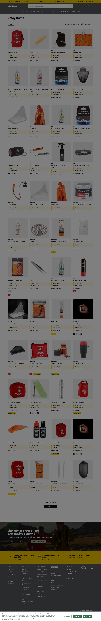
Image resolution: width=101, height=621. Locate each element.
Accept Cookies (87, 616)
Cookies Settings (66, 616)
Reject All (77, 616)
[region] (50, 616)
